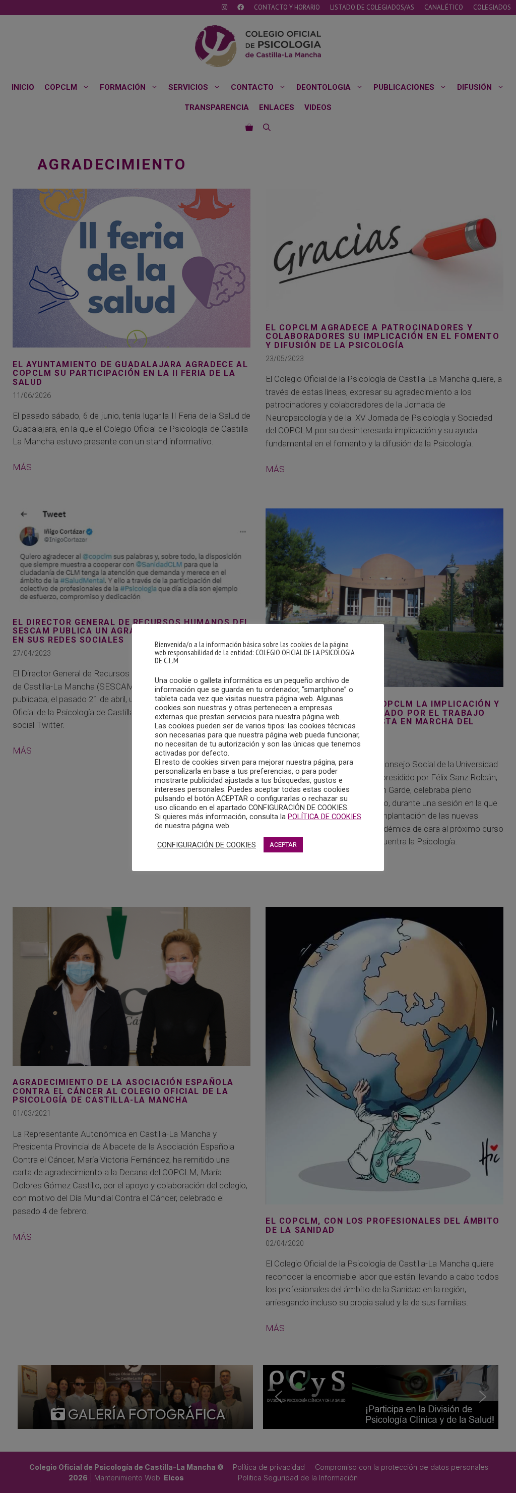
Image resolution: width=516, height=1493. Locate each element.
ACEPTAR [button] (283, 844)
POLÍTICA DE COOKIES (324, 816)
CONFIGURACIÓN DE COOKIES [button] (206, 844)
